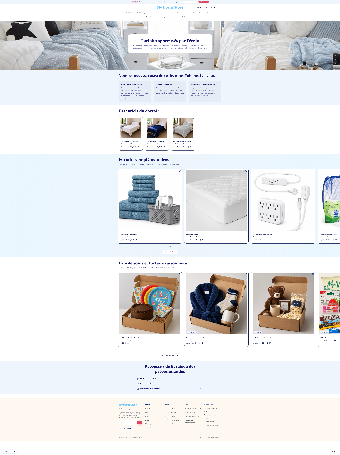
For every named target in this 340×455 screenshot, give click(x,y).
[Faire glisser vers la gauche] (166, 247)
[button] (121, 7)
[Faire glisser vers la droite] (174, 247)
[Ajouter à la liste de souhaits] (140, 118)
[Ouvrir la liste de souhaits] (215, 7)
